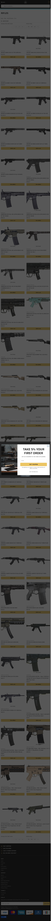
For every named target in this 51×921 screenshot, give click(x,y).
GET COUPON (33, 464)
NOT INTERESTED (33, 472)
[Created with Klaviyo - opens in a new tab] (25, 476)
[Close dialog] (48, 446)
